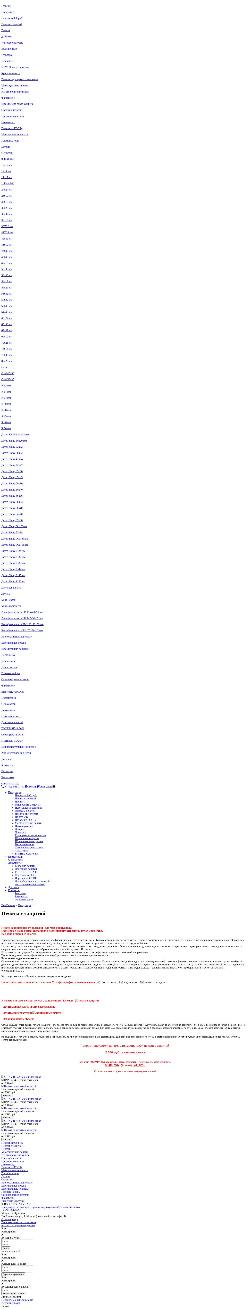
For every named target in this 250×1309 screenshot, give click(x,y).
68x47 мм (6, 330)
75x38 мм (6, 354)
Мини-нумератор (11, 605)
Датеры (5, 146)
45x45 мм (6, 256)
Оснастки (7, 152)
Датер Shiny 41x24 (12, 459)
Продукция (7, 12)
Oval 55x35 (7, 379)
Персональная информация (17, 1299)
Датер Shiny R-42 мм (13, 569)
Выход (5, 1306)
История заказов (10, 1303)
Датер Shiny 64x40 (12, 514)
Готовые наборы (10, 673)
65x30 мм (6, 324)
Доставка (6, 759)
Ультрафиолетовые (12, 42)
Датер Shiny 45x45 (12, 477)
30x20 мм (6, 207)
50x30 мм (6, 269)
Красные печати (10, 73)
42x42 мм (6, 238)
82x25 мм (6, 361)
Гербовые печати (11, 716)
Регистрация (8, 1231)
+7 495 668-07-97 (11, 1210)
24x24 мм (6, 189)
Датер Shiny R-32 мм (13, 557)
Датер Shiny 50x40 (12, 489)
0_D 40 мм (7, 159)
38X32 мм (7, 226)
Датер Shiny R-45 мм (13, 575)
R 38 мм (6, 410)
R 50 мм (6, 428)
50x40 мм (6, 275)
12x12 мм (6, 165)
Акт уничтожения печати (16, 752)
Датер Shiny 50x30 (12, 483)
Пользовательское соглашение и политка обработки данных (18, 1224)
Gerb (4, 367)
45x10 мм (6, 244)
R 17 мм (6, 391)
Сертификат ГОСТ (12, 734)
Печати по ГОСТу (11, 128)
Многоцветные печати (14, 85)
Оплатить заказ (10, 783)
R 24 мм (6, 397)
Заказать (7, 1095)
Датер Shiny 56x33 (12, 501)
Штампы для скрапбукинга (17, 103)
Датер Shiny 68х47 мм (14, 526)
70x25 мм (6, 342)
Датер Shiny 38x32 (12, 452)
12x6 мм (6, 171)
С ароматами (8, 703)
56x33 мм (6, 293)
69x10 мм (6, 336)
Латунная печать (11, 587)
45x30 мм (6, 250)
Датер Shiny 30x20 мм (14, 440)
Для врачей (7, 61)
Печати (5, 30)
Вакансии (7, 771)
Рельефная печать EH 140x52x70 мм (22, 618)
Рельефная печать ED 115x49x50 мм (22, 612)
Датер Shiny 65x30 (12, 520)
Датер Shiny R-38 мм (13, 563)
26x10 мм (6, 195)
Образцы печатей (11, 110)
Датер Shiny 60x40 (12, 508)
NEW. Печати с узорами (15, 67)
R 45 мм (6, 416)
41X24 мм (7, 232)
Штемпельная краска (13, 642)
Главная (6, 5)
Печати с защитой (11, 24)
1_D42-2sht (7, 183)
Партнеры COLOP (12, 740)
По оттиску (8, 122)
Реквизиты (7, 777)
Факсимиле (8, 97)
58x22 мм (6, 299)
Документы (8, 710)
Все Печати (8, 905)
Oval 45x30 (7, 373)
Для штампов (9, 667)
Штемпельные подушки (15, 648)
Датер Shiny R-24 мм (13, 550)
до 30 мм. (6, 36)
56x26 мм (6, 287)
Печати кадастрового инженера (19, 79)
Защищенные (9, 48)
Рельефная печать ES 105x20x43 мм (22, 630)
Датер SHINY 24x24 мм (15, 434)
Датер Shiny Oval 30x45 (15, 538)
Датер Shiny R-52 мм (13, 581)
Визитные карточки (12, 691)
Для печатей (8, 661)
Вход (4, 1228)
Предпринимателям (12, 116)
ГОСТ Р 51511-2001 (12, 728)
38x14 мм (6, 220)
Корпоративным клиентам (16, 636)
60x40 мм (6, 305)
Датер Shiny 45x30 (12, 471)
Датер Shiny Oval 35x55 (15, 544)
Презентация (8, 697)
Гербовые (6, 54)
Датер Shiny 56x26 (12, 495)
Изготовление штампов (15, 91)
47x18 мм (6, 263)
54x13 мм (6, 281)
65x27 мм (6, 318)
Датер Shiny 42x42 (12, 465)
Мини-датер (8, 599)
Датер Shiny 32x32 (12, 446)
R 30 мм (6, 403)
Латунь (5, 593)
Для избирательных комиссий (18, 746)
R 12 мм (6, 385)
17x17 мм (6, 177)
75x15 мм (6, 348)
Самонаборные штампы (15, 679)
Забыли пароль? (10, 1251)
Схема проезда (9, 1219)
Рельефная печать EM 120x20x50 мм (22, 624)
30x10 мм (6, 201)
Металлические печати (14, 134)
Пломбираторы (10, 140)
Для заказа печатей (12, 722)
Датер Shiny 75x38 (12, 532)
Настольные (8, 654)
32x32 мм (6, 214)
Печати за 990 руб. (12, 18)
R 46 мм (6, 422)
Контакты (7, 765)
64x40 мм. (7, 312)
